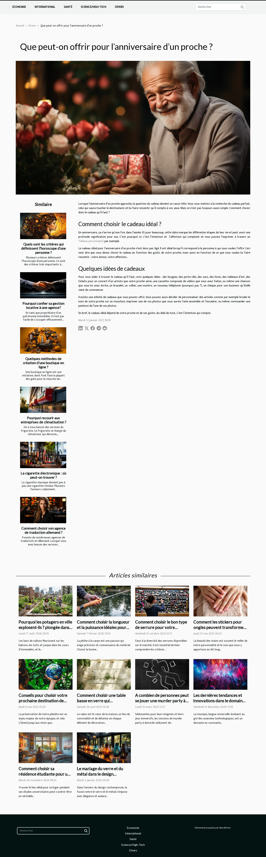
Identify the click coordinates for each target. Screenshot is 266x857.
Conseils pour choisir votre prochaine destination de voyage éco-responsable (43, 701)
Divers (119, 7)
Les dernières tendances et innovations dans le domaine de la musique (219, 701)
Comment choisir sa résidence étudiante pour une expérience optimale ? (45, 774)
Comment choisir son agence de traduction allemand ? (43, 530)
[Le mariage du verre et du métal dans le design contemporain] (104, 747)
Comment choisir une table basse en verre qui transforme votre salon (101, 701)
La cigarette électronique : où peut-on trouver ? (43, 475)
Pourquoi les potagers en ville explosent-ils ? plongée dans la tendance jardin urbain (45, 627)
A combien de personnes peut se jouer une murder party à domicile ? (162, 701)
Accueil (20, 25)
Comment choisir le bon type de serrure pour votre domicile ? (161, 627)
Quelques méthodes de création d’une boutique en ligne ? (43, 363)
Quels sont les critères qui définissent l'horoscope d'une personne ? (43, 248)
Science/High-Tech (93, 7)
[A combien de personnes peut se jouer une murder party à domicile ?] (162, 674)
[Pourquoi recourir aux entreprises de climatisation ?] (43, 400)
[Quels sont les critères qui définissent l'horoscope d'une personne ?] (43, 226)
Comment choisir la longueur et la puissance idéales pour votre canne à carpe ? (103, 627)
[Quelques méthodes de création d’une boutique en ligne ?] (43, 340)
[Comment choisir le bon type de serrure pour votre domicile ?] (162, 601)
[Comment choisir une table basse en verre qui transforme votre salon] (104, 674)
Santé (68, 7)
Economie (19, 7)
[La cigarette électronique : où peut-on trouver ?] (43, 455)
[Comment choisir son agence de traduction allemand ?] (43, 510)
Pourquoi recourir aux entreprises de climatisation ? (43, 420)
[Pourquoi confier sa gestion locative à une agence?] (43, 285)
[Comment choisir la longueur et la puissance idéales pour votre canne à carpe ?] (104, 601)
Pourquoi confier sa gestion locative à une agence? (43, 305)
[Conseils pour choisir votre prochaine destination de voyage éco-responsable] (46, 674)
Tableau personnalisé (91, 241)
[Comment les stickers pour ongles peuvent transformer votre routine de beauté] (220, 601)
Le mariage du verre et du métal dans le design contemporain (100, 774)
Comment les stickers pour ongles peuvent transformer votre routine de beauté (219, 627)
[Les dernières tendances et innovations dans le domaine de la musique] (220, 674)
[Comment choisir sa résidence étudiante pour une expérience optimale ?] (46, 747)
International (45, 7)
